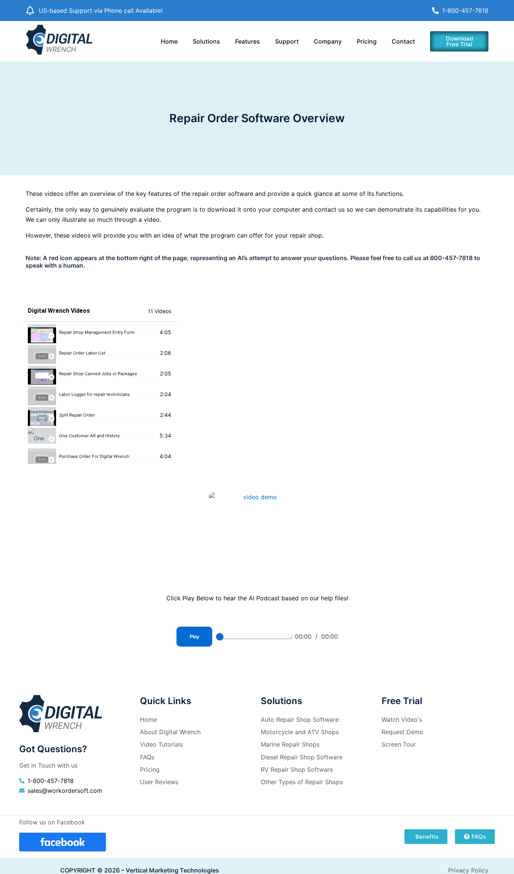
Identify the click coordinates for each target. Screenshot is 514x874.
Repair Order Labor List (82, 353)
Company (328, 41)
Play (194, 636)
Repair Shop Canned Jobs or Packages (98, 374)
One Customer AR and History (89, 436)
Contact (403, 41)
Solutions (206, 41)
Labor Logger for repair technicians (94, 394)
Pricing (367, 41)
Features (247, 41)
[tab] (99, 332)
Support (287, 41)
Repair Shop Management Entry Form (97, 332)
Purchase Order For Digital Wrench (94, 456)
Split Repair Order (77, 415)
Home (169, 41)
